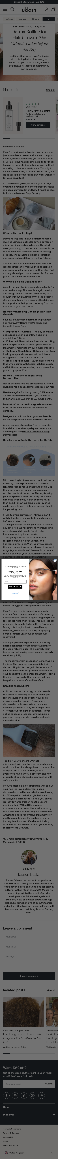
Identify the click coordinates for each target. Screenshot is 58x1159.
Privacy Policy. (15, 593)
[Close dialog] (55, 561)
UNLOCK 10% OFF (15, 586)
